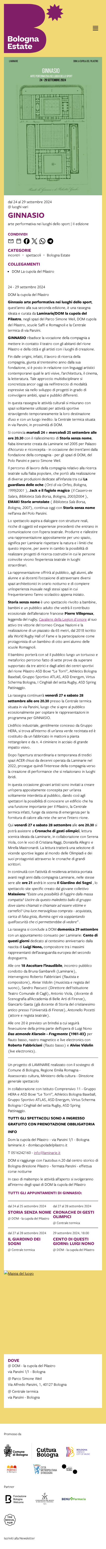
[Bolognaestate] (47, 1449)
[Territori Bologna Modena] (69, 1470)
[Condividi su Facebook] (27, 241)
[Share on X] (34, 241)
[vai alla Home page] (25, 28)
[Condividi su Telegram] (50, 241)
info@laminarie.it (47, 1152)
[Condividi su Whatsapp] (42, 241)
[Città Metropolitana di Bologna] (45, 1470)
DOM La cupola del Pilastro (33, 271)
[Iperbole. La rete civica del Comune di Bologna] (18, 1451)
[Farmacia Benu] (74, 1499)
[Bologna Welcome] (16, 1499)
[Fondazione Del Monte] (44, 1499)
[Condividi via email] (11, 241)
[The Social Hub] (10, 1520)
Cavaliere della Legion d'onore (63, 619)
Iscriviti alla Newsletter (19, 1538)
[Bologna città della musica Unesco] (78, 1452)
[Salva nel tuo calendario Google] (19, 241)
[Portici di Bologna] (11, 1470)
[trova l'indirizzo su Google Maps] (53, 1273)
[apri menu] (95, 28)
